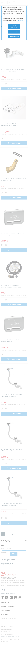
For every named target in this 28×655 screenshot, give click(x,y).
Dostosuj (14, 32)
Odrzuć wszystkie (14, 36)
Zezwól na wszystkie (14, 26)
